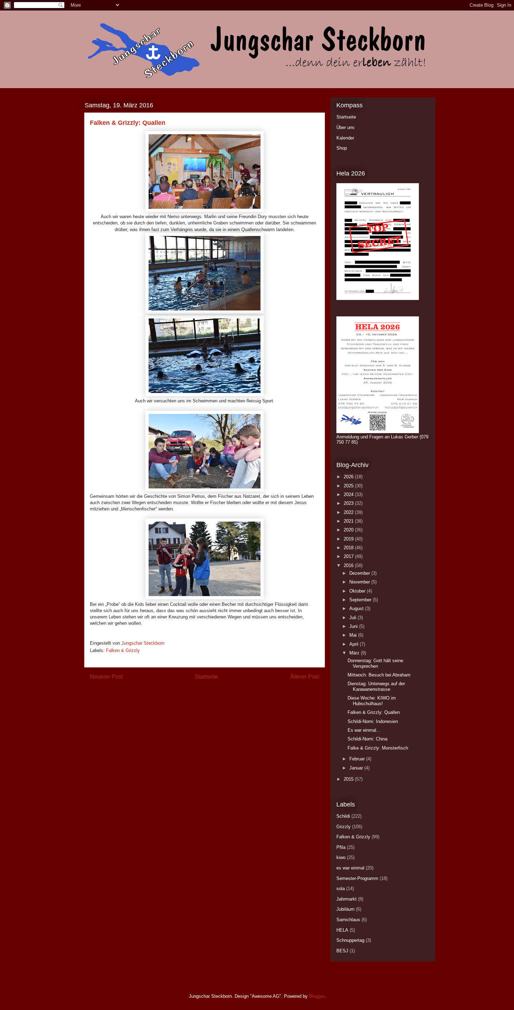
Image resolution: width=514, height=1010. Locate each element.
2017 (349, 556)
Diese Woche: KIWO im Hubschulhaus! (372, 700)
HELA (342, 930)
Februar (357, 758)
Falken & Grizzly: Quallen (374, 712)
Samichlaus (348, 919)
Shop (341, 148)
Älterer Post (304, 677)
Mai (353, 635)
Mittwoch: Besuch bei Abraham (379, 675)
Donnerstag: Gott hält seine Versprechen (375, 663)
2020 (349, 529)
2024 (349, 494)
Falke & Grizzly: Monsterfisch (378, 748)
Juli (353, 617)
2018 (349, 547)
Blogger (316, 996)
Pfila (340, 847)
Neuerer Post (106, 677)
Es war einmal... (364, 730)
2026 (349, 476)
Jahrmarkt (346, 899)
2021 (349, 521)
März (355, 653)
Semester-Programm (357, 878)
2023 (349, 503)
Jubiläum (345, 909)
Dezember (360, 573)
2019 (349, 539)
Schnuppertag (350, 940)
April (354, 644)
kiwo (340, 857)
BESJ (342, 950)
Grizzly (343, 826)
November (360, 582)
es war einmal (350, 868)
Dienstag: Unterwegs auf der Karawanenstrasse (376, 686)
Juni (354, 626)
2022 (349, 512)
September (361, 599)
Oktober (358, 591)
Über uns (345, 127)
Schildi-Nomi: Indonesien (373, 721)
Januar (356, 768)
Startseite (206, 677)
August (357, 608)
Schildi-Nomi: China (367, 739)
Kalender (345, 138)
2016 (349, 565)
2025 (349, 485)
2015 (349, 779)
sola (340, 888)
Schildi (343, 816)
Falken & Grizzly (123, 650)
